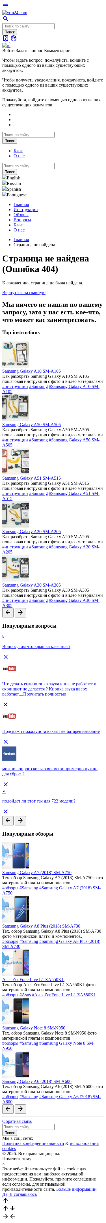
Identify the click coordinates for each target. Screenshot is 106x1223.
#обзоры (10, 887)
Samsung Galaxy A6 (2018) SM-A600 (37, 1081)
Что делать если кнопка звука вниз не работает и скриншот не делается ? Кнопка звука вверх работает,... (49, 688)
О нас (19, 155)
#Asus (25, 994)
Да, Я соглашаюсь (19, 1194)
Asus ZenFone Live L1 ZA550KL (33, 979)
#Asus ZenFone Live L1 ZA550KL (64, 994)
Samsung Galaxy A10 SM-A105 (31, 371)
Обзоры (21, 214)
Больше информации (76, 1189)
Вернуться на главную (24, 292)
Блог (18, 150)
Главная (21, 204)
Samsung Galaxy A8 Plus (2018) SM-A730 (41, 926)
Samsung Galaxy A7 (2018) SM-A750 (37, 872)
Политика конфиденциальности (33, 1143)
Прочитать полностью (44, 694)
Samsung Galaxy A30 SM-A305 (31, 585)
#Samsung (38, 386)
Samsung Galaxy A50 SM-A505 (31, 424)
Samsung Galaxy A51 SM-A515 (31, 478)
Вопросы (22, 219)
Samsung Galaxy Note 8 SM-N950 (33, 1027)
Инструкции (26, 209)
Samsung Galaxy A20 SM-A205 (31, 531)
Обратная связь (17, 1121)
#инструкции (15, 386)
